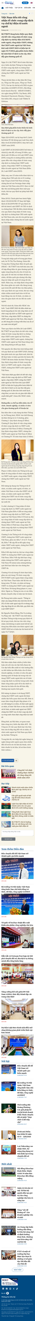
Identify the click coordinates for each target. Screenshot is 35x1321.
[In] (16, 760)
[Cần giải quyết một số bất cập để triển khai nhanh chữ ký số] (6, 798)
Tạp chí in (18, 8)
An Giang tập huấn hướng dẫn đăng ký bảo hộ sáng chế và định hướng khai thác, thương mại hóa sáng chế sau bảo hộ (25, 1234)
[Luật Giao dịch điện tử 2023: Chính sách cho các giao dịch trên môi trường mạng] (6, 806)
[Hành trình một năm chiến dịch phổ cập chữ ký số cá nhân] (6, 790)
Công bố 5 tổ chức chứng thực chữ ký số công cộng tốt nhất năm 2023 (25, 774)
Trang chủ (4, 13)
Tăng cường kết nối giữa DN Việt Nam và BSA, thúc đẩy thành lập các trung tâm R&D (16, 994)
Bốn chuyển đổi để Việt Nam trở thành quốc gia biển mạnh (14, 854)
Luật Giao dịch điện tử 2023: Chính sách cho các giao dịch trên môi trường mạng (22, 806)
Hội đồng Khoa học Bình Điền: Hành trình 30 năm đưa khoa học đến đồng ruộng (25, 1173)
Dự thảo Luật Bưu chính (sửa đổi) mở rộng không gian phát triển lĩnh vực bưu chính (17, 1030)
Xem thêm (17, 1270)
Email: (27, 1308)
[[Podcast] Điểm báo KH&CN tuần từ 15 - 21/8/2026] (8, 1135)
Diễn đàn (27, 8)
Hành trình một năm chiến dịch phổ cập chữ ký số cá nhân (22, 789)
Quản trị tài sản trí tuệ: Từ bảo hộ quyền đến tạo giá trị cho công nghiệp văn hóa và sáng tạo (25, 1194)
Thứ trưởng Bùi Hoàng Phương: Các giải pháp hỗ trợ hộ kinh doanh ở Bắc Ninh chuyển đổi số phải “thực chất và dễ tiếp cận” (25, 1113)
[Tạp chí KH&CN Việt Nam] (10, 2)
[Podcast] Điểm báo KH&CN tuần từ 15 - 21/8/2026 (24, 1134)
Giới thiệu (9, 8)
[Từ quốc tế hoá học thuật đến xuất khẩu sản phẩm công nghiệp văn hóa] (17, 937)
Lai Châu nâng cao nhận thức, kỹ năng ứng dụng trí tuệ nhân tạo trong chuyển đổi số (25, 1151)
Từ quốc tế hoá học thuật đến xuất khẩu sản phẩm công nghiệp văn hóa (17, 924)
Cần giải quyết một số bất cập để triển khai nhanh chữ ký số (21, 798)
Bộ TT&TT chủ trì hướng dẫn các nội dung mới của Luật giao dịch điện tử (21, 824)
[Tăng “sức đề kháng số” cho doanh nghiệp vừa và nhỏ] (8, 1213)
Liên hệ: (3, 1304)
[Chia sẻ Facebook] (29, 13)
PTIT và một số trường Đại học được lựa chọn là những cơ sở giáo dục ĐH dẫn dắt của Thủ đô (24, 1257)
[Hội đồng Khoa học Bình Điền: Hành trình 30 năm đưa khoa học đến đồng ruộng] (8, 1172)
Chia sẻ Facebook (8, 760)
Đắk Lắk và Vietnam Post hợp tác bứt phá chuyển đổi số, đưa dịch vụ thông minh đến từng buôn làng (17, 958)
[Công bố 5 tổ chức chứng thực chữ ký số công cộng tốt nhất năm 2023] (8, 773)
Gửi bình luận (8, 839)
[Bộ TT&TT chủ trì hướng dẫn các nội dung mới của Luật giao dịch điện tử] (6, 824)
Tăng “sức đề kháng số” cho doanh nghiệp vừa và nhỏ (25, 1213)
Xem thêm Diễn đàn (12, 849)
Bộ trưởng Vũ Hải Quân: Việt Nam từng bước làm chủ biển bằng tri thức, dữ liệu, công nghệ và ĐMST (15, 889)
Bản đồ (3, 1293)
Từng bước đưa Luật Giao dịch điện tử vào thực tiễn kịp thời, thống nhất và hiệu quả (22, 815)
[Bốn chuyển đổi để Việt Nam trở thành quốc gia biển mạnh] (17, 868)
